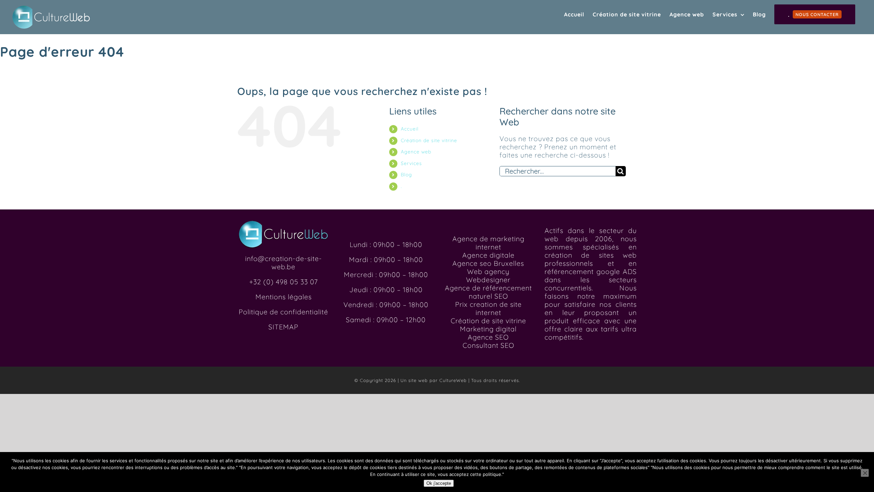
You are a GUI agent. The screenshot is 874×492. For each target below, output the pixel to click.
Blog (406, 175)
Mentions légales (283, 296)
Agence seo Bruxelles (488, 263)
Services (411, 163)
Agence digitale (488, 255)
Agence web (416, 152)
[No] (865, 473)
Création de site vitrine (429, 140)
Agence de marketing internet (488, 242)
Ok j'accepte (438, 483)
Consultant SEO (488, 345)
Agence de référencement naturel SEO (488, 292)
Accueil (410, 129)
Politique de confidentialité (283, 312)
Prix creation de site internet (488, 308)
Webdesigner (488, 279)
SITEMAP (283, 327)
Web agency (488, 271)
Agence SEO (488, 337)
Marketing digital (488, 329)
